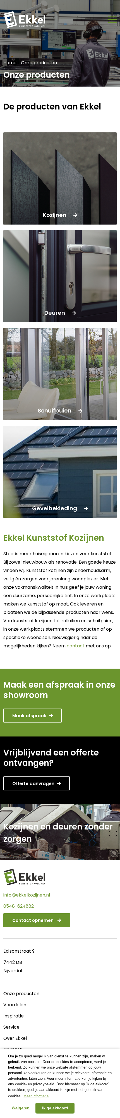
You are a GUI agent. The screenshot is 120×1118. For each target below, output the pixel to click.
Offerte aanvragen (33, 783)
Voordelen (14, 1005)
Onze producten (21, 993)
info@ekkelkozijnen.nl (26, 895)
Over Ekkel (15, 1038)
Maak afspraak (29, 716)
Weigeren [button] (21, 1108)
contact (76, 646)
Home (9, 62)
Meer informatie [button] (36, 1096)
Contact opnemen (33, 920)
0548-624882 (18, 906)
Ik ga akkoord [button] (55, 1108)
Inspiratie (13, 1016)
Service (11, 1027)
